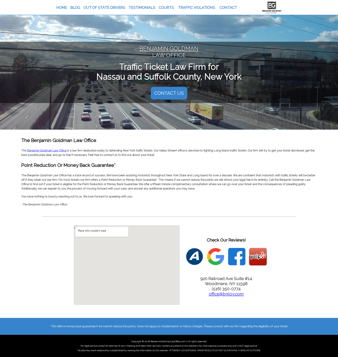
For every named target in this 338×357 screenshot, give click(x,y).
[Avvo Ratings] (194, 257)
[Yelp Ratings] (257, 257)
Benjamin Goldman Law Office (47, 150)
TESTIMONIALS (142, 7)
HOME (61, 7)
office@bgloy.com (226, 293)
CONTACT (228, 7)
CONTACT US (169, 93)
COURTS (166, 7)
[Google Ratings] (215, 257)
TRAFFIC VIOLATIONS (196, 7)
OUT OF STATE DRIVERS (104, 7)
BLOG (75, 7)
